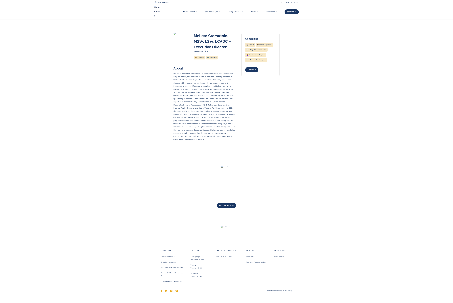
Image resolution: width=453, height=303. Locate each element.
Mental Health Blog (167, 257)
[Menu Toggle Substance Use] (219, 11)
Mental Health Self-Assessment (172, 267)
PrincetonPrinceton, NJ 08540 (197, 266)
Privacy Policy (287, 290)
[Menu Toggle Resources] (276, 11)
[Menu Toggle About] (257, 11)
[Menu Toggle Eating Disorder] (242, 11)
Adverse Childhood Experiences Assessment (172, 274)
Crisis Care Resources (168, 262)
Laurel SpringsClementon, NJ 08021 (197, 258)
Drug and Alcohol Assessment (171, 281)
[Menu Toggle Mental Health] (196, 11)
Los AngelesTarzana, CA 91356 (196, 274)
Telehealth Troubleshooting (256, 262)
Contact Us (250, 257)
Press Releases (279, 257)
